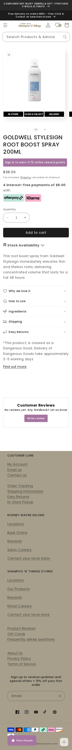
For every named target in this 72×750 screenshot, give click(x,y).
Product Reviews (21, 628)
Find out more (15, 366)
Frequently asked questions (31, 639)
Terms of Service (21, 664)
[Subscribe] (59, 696)
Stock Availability (23, 245)
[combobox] (36, 37)
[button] (5, 25)
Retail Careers (19, 606)
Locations (15, 524)
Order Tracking (20, 486)
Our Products (18, 589)
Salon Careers (19, 550)
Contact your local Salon (28, 558)
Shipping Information (25, 491)
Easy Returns (18, 497)
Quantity (9, 209)
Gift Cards (16, 634)
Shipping (25, 177)
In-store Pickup (20, 502)
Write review (36, 418)
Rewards (14, 541)
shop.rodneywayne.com (41, 743)
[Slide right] (45, 130)
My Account (17, 464)
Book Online (17, 532)
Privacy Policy (19, 658)
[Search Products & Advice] (65, 37)
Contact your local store (28, 614)
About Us (15, 653)
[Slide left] (27, 130)
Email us (14, 470)
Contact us (17, 475)
